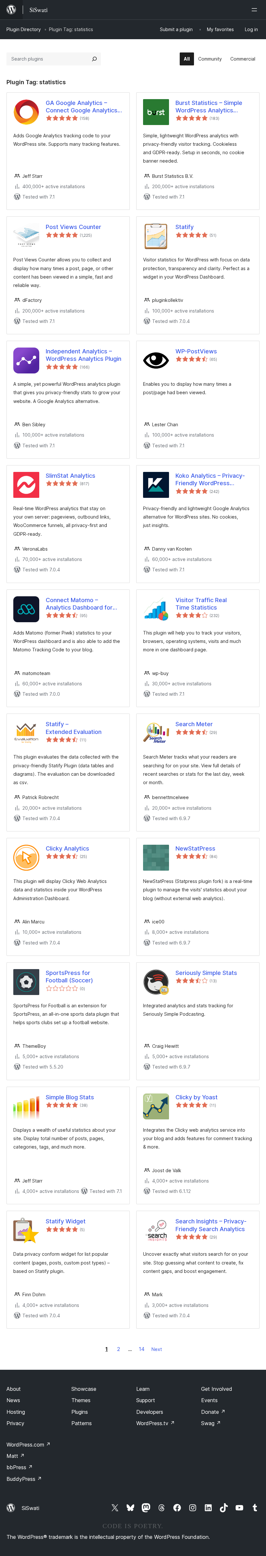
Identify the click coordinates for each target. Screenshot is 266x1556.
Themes (81, 1400)
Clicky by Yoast (196, 1097)
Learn (143, 1389)
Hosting (15, 1412)
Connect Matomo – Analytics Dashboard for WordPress (79, 604)
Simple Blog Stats (70, 1097)
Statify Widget (66, 1221)
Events (209, 1400)
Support (145, 1400)
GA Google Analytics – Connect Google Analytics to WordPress (81, 106)
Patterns (81, 1423)
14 (142, 1349)
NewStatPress (195, 848)
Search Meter (194, 724)
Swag (211, 1423)
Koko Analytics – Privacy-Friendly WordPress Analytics (210, 479)
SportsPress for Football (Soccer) (69, 976)
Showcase (83, 1389)
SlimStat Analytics (70, 475)
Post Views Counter (73, 226)
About (13, 1389)
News (13, 1400)
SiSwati (30, 1508)
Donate (213, 1412)
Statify (184, 226)
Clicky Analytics (67, 848)
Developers (149, 1412)
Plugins (79, 1412)
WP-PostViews (196, 351)
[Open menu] (255, 9)
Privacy (15, 1423)
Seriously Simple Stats (206, 972)
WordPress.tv (155, 1423)
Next (156, 1349)
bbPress (19, 1467)
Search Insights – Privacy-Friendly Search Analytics (211, 1225)
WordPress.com (28, 1444)
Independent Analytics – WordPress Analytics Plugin (83, 355)
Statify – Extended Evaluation (74, 728)
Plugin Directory (23, 29)
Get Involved (216, 1389)
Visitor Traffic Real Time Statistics (201, 604)
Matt (15, 1456)
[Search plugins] (94, 58)
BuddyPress (24, 1479)
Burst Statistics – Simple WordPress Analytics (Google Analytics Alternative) (208, 106)
